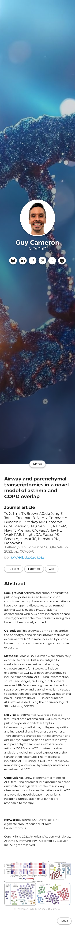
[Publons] (32, 260)
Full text (13, 568)
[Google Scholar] (42, 260)
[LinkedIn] (23, 260)
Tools (64, 921)
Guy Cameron (37, 242)
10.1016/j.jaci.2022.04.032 (27, 557)
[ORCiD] (62, 260)
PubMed (34, 568)
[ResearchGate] (52, 260)
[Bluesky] (13, 260)
